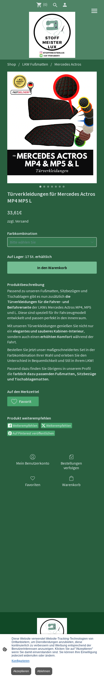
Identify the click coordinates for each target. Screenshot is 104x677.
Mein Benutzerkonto (32, 463)
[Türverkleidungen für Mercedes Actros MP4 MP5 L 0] (52, 127)
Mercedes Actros (67, 64)
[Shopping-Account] (65, 5)
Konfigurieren (21, 661)
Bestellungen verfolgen (71, 465)
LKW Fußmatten (35, 64)
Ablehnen (43, 671)
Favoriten (32, 484)
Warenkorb (71, 484)
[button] (23, 401)
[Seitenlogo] (52, 35)
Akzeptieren (21, 671)
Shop (11, 64)
